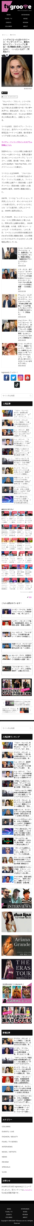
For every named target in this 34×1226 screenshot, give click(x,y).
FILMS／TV (8, 1211)
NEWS (5, 92)
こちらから (28, 1190)
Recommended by (24, 592)
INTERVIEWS (25, 1209)
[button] (30, 395)
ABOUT (25, 1217)
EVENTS (9, 1214)
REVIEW (25, 1214)
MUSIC (25, 1211)
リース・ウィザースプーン (10, 96)
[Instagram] (20, 378)
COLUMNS (9, 1217)
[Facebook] (6, 378)
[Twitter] (13, 378)
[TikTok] (17, 385)
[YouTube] (27, 378)
